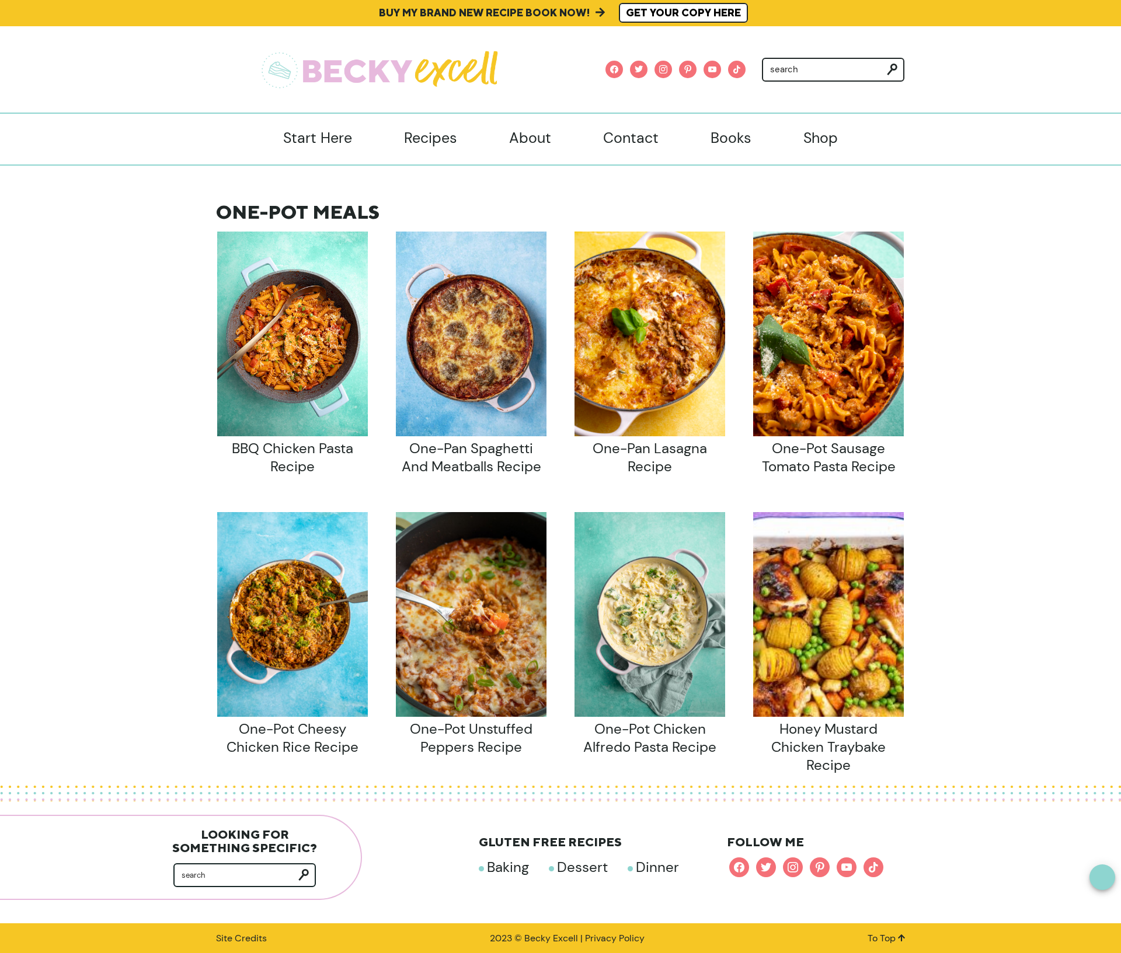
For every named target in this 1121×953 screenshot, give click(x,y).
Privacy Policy (615, 938)
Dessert (582, 867)
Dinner (657, 867)
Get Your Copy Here (683, 13)
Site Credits (241, 938)
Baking (508, 867)
